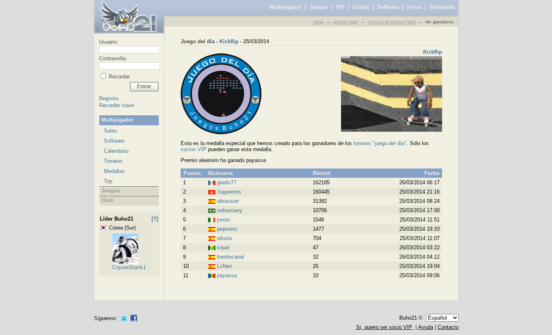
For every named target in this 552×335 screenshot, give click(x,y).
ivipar (223, 247)
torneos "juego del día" (380, 143)
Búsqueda (442, 7)
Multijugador (285, 7)
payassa (227, 275)
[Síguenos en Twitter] (124, 318)
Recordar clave (116, 105)
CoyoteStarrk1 (129, 267)
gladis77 (226, 182)
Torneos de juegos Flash (391, 21)
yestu (223, 220)
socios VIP (193, 149)
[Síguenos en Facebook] (134, 318)
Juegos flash (345, 21)
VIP (340, 7)
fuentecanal (230, 257)
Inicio (319, 21)
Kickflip (228, 41)
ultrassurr (228, 201)
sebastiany (229, 210)
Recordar (118, 77)
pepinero (227, 229)
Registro (108, 98)
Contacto (448, 327)
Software (388, 7)
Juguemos (229, 192)
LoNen (224, 266)
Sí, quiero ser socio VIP (385, 327)
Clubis (361, 7)
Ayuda (425, 327)
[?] (155, 219)
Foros (414, 7)
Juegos (319, 7)
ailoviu (224, 238)
